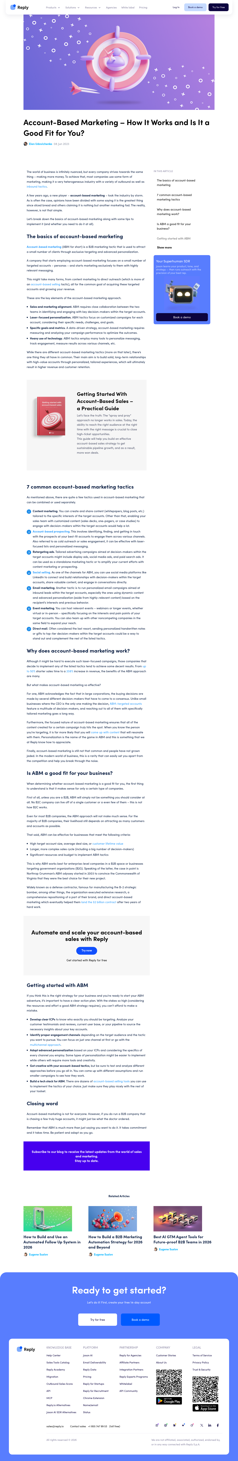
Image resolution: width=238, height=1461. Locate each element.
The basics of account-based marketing (176, 182)
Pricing (87, 1376)
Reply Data (89, 1369)
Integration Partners (131, 1369)
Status (86, 1412)
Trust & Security (201, 1369)
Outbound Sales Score (59, 1383)
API (48, 1390)
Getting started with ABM (174, 238)
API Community (128, 1390)
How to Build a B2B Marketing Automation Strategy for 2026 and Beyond (118, 1231)
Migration (52, 1376)
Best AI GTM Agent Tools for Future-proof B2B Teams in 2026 (184, 1231)
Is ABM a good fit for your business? (174, 226)
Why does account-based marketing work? (174, 211)
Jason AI (88, 1355)
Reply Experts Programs (133, 1376)
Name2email (90, 1405)
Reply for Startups (93, 1383)
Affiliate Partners (129, 1362)
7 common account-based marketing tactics (174, 197)
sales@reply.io (55, 1426)
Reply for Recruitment (95, 1390)
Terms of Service (202, 1355)
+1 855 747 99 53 (97, 1426)
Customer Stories (166, 1355)
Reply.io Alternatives (58, 1405)
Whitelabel (125, 1383)
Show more (164, 247)
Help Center (53, 1355)
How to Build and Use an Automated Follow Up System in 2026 (54, 1231)
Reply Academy (55, 1369)
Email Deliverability (94, 1362)
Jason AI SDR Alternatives (61, 1412)
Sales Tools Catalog (57, 1362)
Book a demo (182, 317)
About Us (161, 1362)
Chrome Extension (93, 1398)
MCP (49, 1398)
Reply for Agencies (130, 1355)
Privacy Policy (201, 1362)
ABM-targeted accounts (126, 703)
